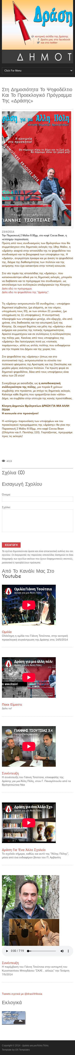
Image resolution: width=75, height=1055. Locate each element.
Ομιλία (7, 632)
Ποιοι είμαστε (12, 704)
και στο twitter (49, 42)
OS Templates (22, 1049)
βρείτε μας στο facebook (55, 39)
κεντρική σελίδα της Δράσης (51, 36)
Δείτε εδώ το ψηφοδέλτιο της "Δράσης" (25, 292)
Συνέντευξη (10, 773)
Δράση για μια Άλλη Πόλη (35, 1045)
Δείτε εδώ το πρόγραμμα (17, 288)
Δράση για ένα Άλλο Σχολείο (23, 850)
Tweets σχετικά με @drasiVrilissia (22, 993)
